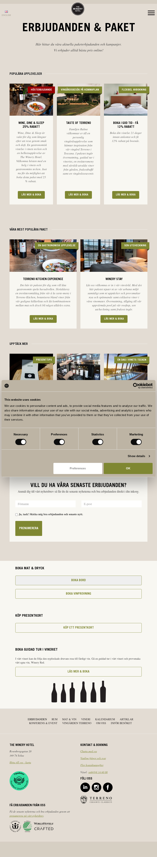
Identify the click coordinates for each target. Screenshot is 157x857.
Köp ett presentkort (78, 627)
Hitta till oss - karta (20, 762)
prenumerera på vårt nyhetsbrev (26, 815)
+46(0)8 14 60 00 (98, 772)
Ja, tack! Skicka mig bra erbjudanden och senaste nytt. (51, 514)
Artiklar (126, 719)
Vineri (85, 719)
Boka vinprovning (78, 593)
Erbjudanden (37, 719)
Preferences (78, 468)
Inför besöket (121, 723)
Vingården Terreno (76, 723)
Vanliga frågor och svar (93, 758)
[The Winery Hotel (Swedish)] (77, 8)
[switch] (59, 442)
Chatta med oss (88, 751)
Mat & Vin (69, 719)
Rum (54, 719)
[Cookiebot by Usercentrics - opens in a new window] (136, 386)
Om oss (101, 723)
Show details (136, 456)
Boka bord (78, 580)
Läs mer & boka (31, 195)
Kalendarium (105, 719)
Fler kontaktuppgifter (91, 765)
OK (128, 468)
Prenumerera (28, 528)
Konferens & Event (43, 723)
